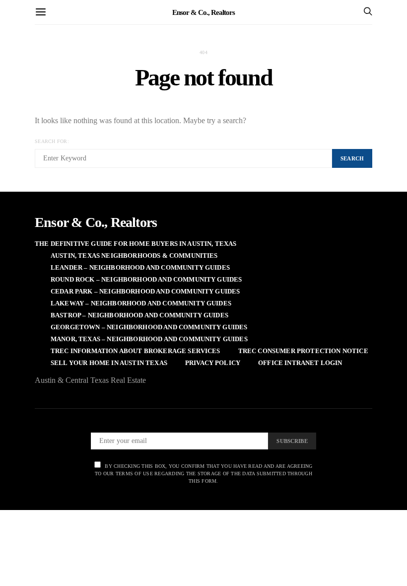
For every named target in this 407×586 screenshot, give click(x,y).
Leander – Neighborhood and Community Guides (140, 267)
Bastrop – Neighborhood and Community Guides (139, 315)
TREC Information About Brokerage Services (135, 351)
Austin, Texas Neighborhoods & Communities (134, 255)
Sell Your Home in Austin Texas (109, 362)
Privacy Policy (212, 362)
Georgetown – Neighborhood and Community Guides (149, 327)
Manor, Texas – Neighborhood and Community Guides (149, 339)
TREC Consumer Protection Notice (303, 351)
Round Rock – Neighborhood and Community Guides (146, 279)
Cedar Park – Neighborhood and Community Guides (145, 291)
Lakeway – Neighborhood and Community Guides (141, 303)
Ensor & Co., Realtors (203, 12)
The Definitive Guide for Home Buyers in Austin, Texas (136, 243)
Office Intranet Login (300, 362)
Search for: (52, 141)
